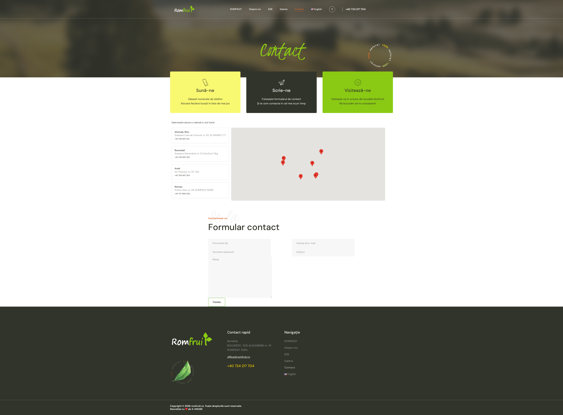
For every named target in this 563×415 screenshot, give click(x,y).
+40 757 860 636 (182, 193)
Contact (299, 9)
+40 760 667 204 (182, 175)
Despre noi (255, 9)
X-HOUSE (197, 409)
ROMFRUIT (236, 9)
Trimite (217, 302)
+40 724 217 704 (240, 366)
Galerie (284, 9)
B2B (270, 9)
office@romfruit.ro (238, 357)
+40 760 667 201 (182, 139)
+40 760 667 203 (182, 157)
